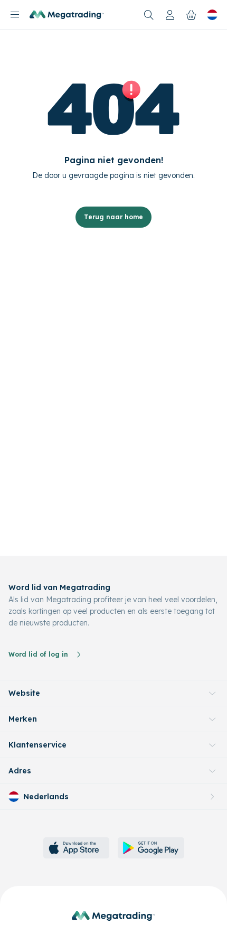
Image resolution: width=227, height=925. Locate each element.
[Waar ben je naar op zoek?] (149, 14)
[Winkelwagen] (191, 14)
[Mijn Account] (170, 14)
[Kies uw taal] (212, 14)
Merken (22, 719)
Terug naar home (113, 217)
